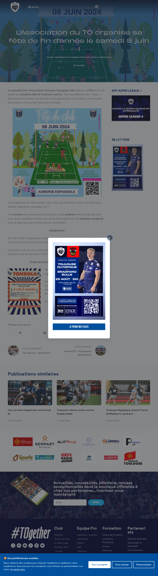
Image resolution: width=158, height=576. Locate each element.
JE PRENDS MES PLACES (79, 326)
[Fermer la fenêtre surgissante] (110, 238)
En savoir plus (17, 569)
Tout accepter (99, 564)
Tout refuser (122, 564)
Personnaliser (143, 564)
